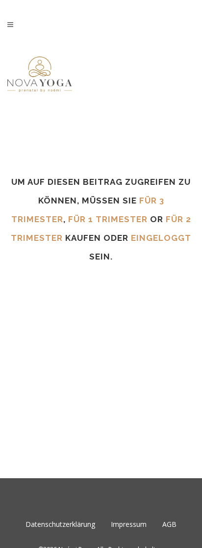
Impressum (129, 524)
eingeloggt (161, 238)
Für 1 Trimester (108, 219)
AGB (169, 524)
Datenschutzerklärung (60, 524)
